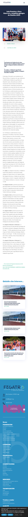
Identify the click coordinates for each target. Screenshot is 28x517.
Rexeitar (10, 514)
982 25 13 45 (9, 402)
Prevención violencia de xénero (8, 503)
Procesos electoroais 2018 (8, 432)
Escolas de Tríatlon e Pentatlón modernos (10, 481)
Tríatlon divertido (6, 484)
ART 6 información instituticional (9, 438)
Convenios (5, 435)
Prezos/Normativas (6, 446)
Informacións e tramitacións (8, 426)
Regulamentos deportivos (7, 470)
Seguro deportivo (6, 452)
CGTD (4, 490)
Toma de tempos (6, 493)
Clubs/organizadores (7, 449)
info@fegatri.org (10, 399)
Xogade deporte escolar (7, 482)
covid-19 (6, 506)
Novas (13, 43)
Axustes (22, 512)
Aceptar (4, 514)
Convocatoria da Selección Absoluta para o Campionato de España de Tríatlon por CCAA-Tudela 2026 (14, 354)
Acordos (4, 429)
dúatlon (9, 43)
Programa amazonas (6, 501)
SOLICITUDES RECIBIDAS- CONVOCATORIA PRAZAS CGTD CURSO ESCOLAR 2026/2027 (12, 303)
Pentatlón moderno (6, 457)
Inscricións (5, 467)
